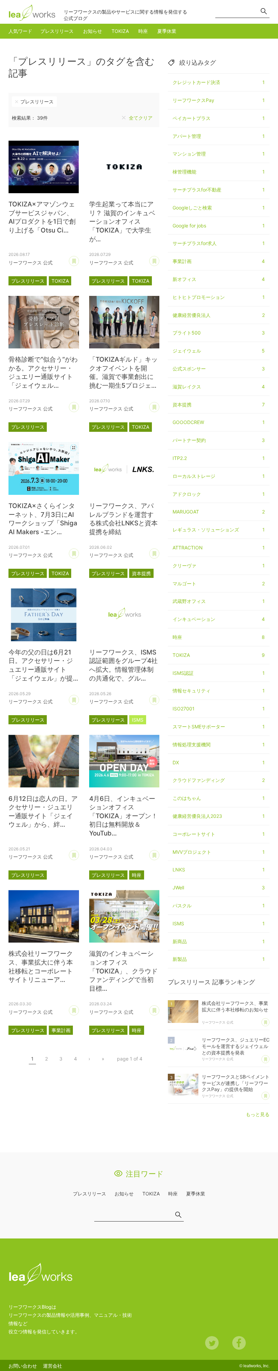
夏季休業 (166, 31)
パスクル (219, 905)
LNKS (219, 869)
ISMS (137, 720)
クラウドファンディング (219, 780)
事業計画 (61, 1030)
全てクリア (141, 118)
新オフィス (219, 279)
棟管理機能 (219, 172)
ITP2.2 (219, 458)
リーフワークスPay (219, 100)
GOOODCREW (219, 422)
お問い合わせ (22, 1366)
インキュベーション (219, 619)
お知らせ (92, 31)
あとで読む (269, 1021)
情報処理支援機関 (219, 744)
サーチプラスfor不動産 (219, 190)
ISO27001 (219, 708)
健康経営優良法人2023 (219, 816)
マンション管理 (219, 154)
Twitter (212, 1343)
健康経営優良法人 (219, 315)
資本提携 (141, 573)
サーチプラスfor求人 (219, 243)
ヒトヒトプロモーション (219, 297)
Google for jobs (219, 225)
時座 (143, 31)
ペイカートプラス (219, 118)
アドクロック (219, 494)
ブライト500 (219, 333)
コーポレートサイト (219, 834)
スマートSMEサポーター (219, 726)
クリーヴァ (219, 565)
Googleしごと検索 (219, 207)
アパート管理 (219, 136)
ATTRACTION (219, 547)
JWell (219, 887)
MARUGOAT (219, 512)
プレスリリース (57, 31)
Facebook (239, 1343)
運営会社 (52, 1366)
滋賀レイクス (219, 386)
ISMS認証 (219, 673)
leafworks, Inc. (256, 1366)
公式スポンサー (219, 368)
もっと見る (258, 1114)
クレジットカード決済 (219, 82)
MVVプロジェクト (219, 852)
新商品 (219, 941)
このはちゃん (219, 798)
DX (219, 762)
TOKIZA (120, 31)
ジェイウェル (219, 351)
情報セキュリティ (219, 690)
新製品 (219, 959)
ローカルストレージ (219, 476)
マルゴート (219, 583)
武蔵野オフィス (219, 601)
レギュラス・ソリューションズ (219, 529)
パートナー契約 (219, 440)
